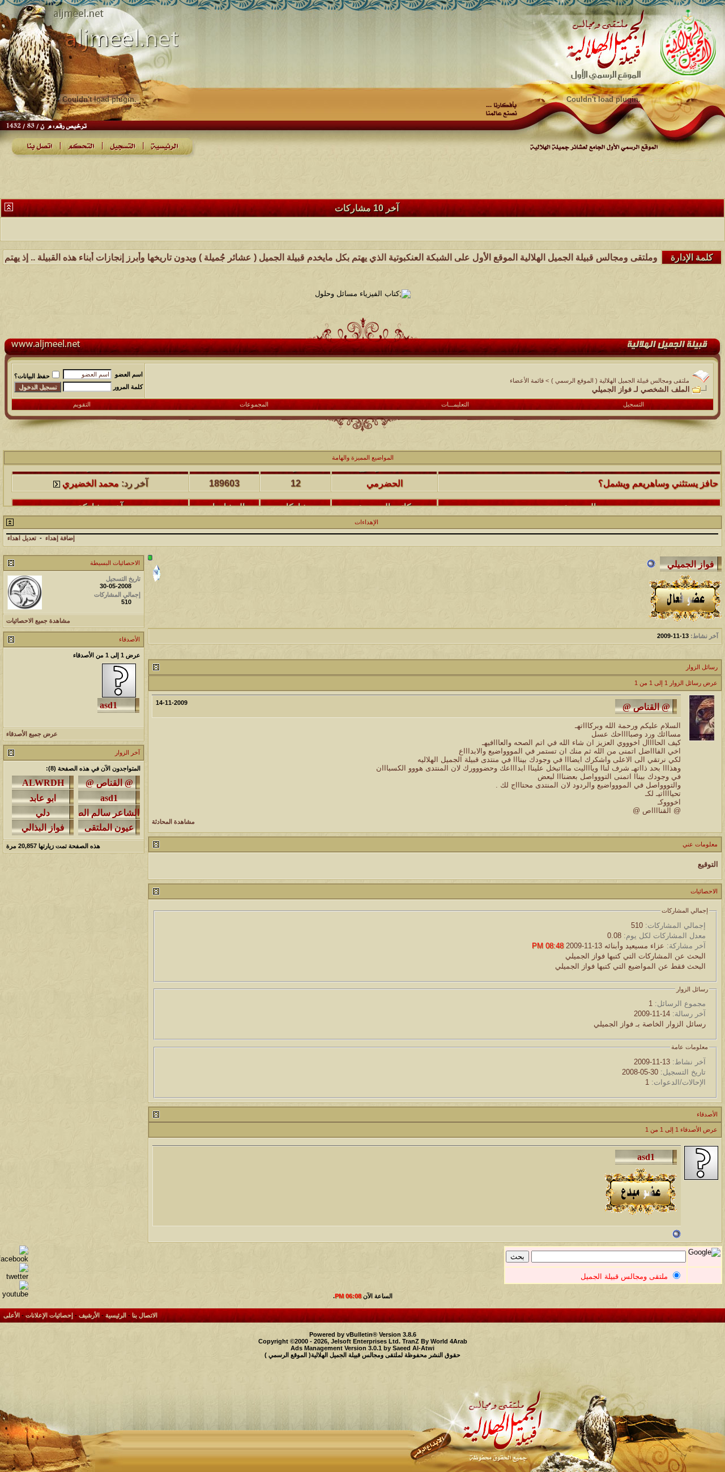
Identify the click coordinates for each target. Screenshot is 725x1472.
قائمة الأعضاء (527, 380)
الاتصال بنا (144, 1315)
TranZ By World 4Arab (434, 1341)
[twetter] (14, 1276)
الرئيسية (115, 1315)
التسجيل (633, 404)
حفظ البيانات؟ (32, 376)
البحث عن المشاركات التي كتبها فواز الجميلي (635, 956)
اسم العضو (129, 374)
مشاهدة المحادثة (173, 821)
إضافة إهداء (60, 537)
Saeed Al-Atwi (413, 1348)
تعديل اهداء (21, 537)
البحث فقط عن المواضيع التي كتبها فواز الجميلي (630, 966)
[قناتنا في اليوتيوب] (14, 1294)
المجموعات (254, 404)
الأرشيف (89, 1315)
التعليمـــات (455, 404)
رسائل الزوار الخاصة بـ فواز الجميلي (650, 1024)
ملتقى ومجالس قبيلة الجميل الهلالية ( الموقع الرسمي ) (620, 380)
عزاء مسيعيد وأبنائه (634, 946)
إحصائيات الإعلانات (49, 1315)
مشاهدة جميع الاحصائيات (38, 620)
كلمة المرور (128, 386)
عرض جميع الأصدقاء (32, 733)
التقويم (82, 404)
